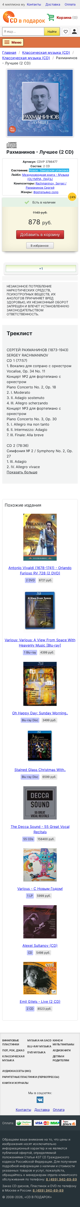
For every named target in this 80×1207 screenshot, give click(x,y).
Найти (52, 31)
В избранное (40, 245)
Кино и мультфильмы (63, 1042)
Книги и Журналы (15, 1083)
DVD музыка (36, 1052)
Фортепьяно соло (45, 192)
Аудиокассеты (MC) (16, 1071)
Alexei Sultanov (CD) (40, 945)
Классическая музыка (13, 1058)
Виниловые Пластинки (10, 1042)
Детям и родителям (61, 1058)
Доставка (53, 4)
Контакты (34, 4)
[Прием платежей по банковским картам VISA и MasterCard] (46, 1123)
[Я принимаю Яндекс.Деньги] (68, 1123)
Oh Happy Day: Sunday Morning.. (40, 713)
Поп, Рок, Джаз (13, 1050)
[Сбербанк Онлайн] (24, 1123)
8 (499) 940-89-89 (61, 1179)
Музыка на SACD (39, 1040)
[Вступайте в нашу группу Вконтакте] (40, 1099)
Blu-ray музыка (39, 1046)
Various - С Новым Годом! (40, 888)
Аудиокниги (62, 1050)
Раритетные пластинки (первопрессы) (30, 1077)
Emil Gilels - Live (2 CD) (40, 1001)
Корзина (67, 17)
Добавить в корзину (40, 234)
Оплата (70, 4)
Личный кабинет (74, 31)
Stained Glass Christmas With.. (40, 769)
